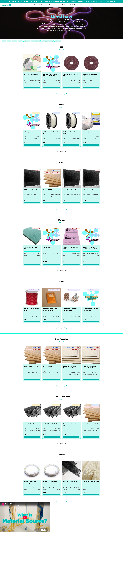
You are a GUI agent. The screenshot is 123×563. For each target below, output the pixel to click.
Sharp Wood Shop (61, 339)
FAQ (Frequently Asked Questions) (91, 4)
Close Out (61, 281)
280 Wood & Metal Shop (61, 397)
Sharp (61, 105)
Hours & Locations (17, 4)
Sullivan (61, 162)
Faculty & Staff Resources (75, 4)
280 (61, 47)
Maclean (61, 220)
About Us (25, 4)
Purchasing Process (63, 4)
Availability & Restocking (51, 4)
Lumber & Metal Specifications (36, 4)
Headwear (61, 454)
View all (60, 49)
